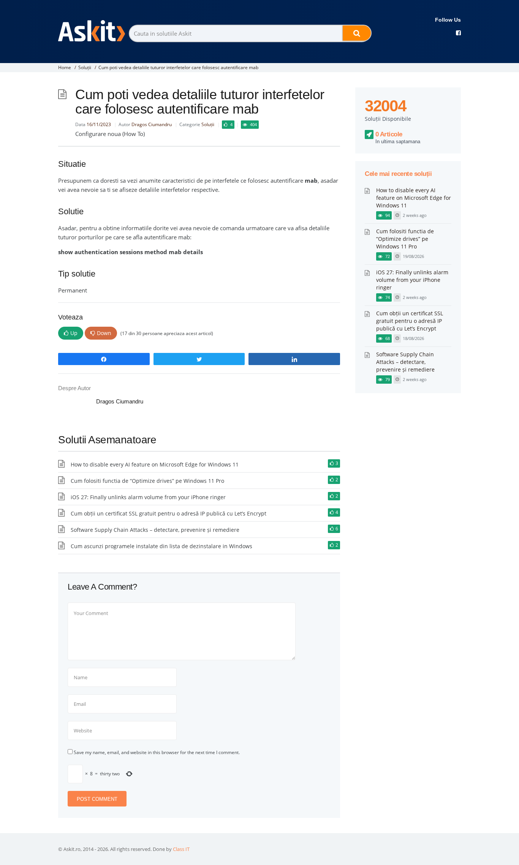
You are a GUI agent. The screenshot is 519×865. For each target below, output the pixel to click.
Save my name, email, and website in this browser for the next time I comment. (157, 752)
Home (64, 67)
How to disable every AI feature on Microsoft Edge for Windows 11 (155, 464)
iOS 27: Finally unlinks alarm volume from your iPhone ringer (148, 497)
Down (104, 333)
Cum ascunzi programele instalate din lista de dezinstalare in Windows (161, 546)
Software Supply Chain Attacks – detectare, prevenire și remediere (155, 529)
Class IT (181, 849)
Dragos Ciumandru (151, 124)
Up (74, 333)
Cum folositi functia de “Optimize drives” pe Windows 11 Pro (147, 480)
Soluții (84, 67)
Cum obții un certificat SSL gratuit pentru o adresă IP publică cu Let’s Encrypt (168, 513)
